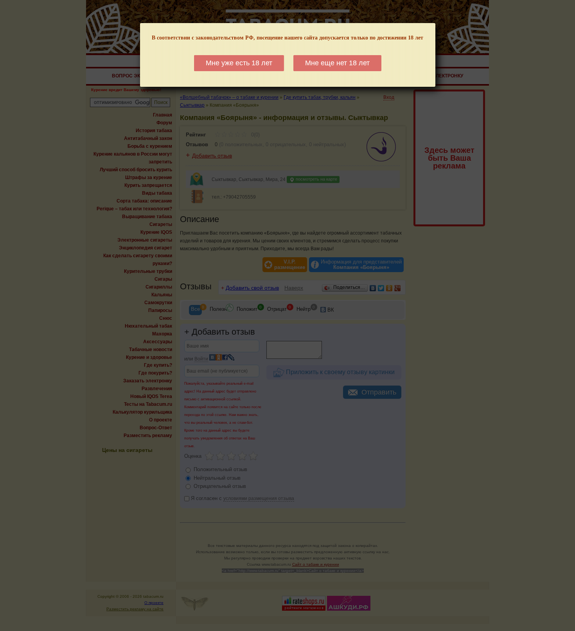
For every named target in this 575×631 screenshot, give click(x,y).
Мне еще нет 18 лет (337, 63)
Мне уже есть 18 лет (239, 63)
